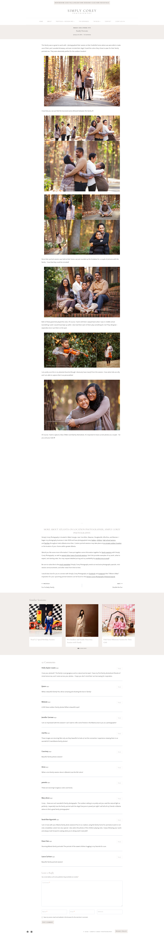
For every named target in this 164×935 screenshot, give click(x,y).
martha (44, 733)
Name (44, 912)
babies (94, 540)
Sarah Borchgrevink (49, 820)
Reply (119, 668)
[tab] (78, 648)
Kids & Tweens (83, 27)
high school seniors (109, 540)
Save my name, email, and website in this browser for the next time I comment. (66, 917)
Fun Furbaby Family (48, 585)
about (49, 21)
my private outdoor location (112, 543)
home (41, 21)
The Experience (84, 21)
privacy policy (121, 931)
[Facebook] (27, 931)
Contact (108, 21)
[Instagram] (31, 931)
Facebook (92, 574)
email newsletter (64, 564)
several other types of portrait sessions (74, 555)
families (47, 543)
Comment (46, 883)
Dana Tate (45, 841)
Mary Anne (46, 798)
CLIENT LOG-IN (120, 21)
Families (75, 27)
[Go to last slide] (32, 625)
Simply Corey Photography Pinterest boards (100, 577)
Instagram (101, 574)
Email (72, 912)
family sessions (107, 552)
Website (100, 912)
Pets (89, 27)
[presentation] (45, 620)
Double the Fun (117, 585)
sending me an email (102, 558)
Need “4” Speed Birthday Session (43, 639)
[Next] (131, 625)
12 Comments (87, 34)
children (99, 540)
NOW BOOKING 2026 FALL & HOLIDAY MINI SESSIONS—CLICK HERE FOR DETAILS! (82, 3)
